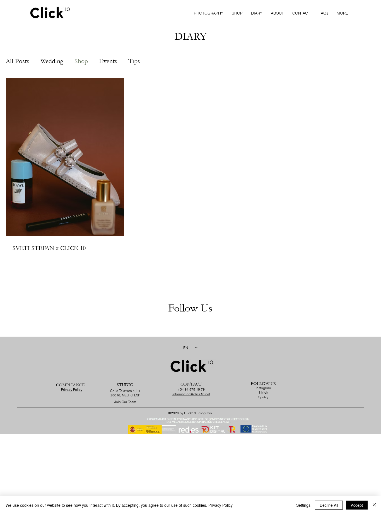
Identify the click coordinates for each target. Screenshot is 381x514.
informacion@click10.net (191, 394)
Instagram (263, 388)
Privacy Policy (71, 389)
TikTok (263, 392)
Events (108, 61)
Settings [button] (303, 505)
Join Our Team (125, 402)
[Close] (374, 505)
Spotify (263, 397)
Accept (357, 505)
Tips (134, 61)
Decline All (329, 505)
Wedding (51, 61)
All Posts (17, 61)
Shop (81, 61)
